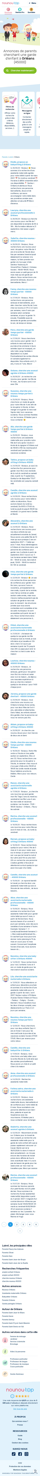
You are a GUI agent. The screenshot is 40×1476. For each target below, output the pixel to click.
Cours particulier (16, 1366)
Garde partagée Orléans (12, 1304)
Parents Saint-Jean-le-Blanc (13, 1313)
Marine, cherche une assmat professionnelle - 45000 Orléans (24, 1177)
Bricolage (14, 1344)
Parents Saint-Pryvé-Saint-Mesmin (16, 1323)
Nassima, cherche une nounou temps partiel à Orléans (22, 1020)
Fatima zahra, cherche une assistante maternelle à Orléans (23, 1091)
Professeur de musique (19, 1364)
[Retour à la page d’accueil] (10, 3)
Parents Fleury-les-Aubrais (12, 1249)
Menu (34, 3)
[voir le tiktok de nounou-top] (14, 1454)
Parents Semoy (8, 1320)
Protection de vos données (20, 1466)
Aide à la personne (17, 1351)
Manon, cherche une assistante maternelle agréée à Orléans (21, 785)
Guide (20, 1435)
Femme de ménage (18, 1336)
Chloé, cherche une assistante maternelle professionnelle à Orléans (23, 627)
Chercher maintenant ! (22, 70)
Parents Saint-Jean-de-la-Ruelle (15, 1263)
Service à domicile (17, 1341)
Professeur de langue (18, 1361)
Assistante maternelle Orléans (14, 1293)
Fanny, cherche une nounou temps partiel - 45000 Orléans (23, 291)
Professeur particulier (19, 1359)
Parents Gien (7, 1256)
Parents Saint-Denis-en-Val (13, 1327)
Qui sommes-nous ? (20, 1421)
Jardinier (13, 1339)
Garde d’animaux (17, 1374)
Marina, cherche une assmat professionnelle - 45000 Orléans (24, 818)
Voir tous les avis (20, 1409)
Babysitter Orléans (9, 1297)
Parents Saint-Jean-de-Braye (14, 1259)
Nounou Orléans (8, 1290)
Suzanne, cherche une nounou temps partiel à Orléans (22, 393)
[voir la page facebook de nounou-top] (20, 1454)
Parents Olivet (7, 1253)
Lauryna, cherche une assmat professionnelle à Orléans (23, 213)
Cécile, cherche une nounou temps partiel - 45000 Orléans (23, 745)
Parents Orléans (8, 1300)
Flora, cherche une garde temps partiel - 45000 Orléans (22, 332)
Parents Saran (7, 1316)
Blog (20, 1439)
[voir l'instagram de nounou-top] (26, 1454)
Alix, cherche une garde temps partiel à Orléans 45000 (22, 429)
